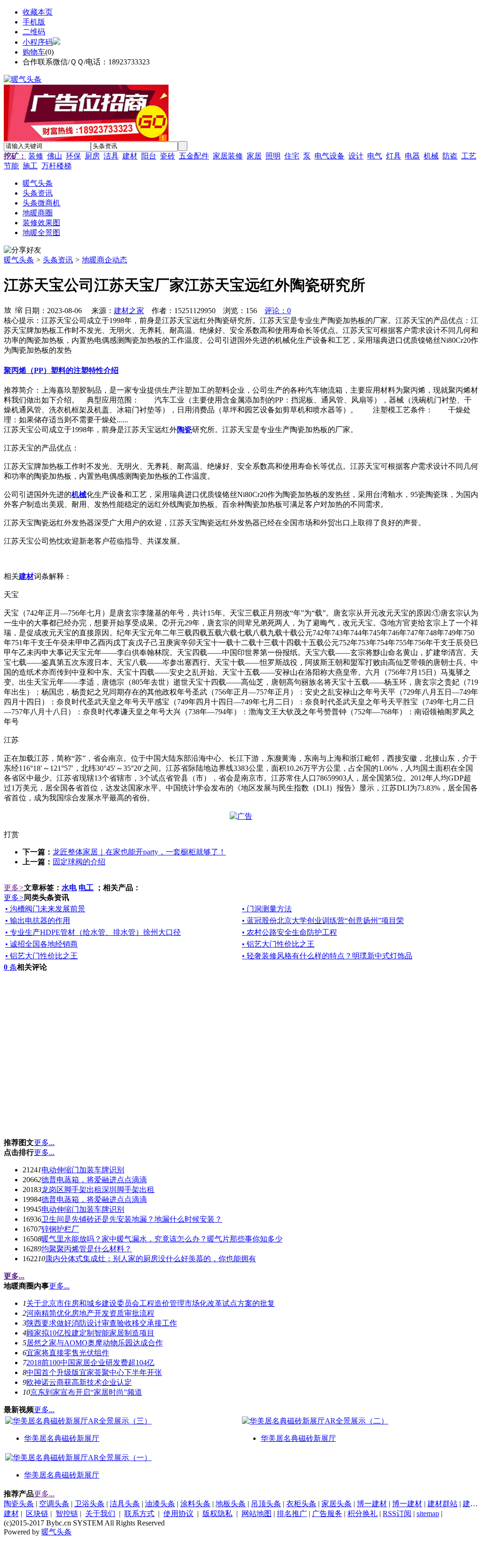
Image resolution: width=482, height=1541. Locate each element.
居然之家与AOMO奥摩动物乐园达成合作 (94, 1343)
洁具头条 (125, 1504)
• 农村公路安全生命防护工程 (289, 932)
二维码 (34, 32)
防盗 (450, 156)
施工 (30, 166)
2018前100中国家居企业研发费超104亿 (90, 1363)
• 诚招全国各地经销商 (41, 944)
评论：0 (278, 311)
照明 (273, 156)
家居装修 (228, 156)
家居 (254, 156)
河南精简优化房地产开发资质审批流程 (90, 1313)
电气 (374, 156)
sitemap (428, 1513)
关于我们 (100, 1513)
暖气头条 (19, 260)
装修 (35, 156)
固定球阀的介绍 (79, 862)
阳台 (148, 156)
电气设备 (329, 156)
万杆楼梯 (56, 166)
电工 (86, 888)
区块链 (37, 1513)
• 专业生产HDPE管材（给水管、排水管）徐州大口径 (93, 932)
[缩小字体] (19, 309)
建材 (129, 156)
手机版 (34, 22)
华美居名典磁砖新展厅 (61, 1438)
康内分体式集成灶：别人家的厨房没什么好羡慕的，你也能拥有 (150, 1259)
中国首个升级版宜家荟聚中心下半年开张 (94, 1372)
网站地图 (256, 1513)
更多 (14, 888)
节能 (11, 166)
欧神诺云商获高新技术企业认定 (79, 1382)
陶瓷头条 (19, 1504)
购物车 (34, 52)
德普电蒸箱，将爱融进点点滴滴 (94, 1180)
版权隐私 (217, 1513)
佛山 (54, 156)
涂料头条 (195, 1504)
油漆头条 (160, 1504)
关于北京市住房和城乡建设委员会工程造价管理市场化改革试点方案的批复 (150, 1303)
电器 (412, 156)
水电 (69, 888)
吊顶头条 (266, 1504)
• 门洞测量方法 (267, 909)
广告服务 (327, 1513)
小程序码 (38, 42)
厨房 (92, 156)
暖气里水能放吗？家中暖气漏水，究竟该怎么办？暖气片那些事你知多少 (161, 1239)
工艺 (468, 156)
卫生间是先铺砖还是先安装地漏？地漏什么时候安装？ (131, 1219)
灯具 (393, 156)
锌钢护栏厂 (60, 1229)
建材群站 (442, 1504)
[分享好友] (22, 250)
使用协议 (178, 1513)
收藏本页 (38, 12)
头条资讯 (58, 260)
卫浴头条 (89, 1504)
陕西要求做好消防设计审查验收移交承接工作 (101, 1323)
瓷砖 (167, 156)
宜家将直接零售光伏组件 (67, 1353)
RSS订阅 (397, 1513)
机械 (431, 156)
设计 (355, 156)
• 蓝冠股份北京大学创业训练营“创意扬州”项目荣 (323, 921)
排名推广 (292, 1513)
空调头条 (54, 1504)
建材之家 (129, 311)
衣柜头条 (301, 1504)
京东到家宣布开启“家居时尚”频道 (86, 1392)
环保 (73, 156)
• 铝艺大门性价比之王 (278, 944)
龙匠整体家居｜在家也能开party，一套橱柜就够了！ (139, 852)
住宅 (291, 156)
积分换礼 (362, 1513)
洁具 (111, 156)
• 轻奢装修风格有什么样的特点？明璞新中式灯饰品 (327, 956)
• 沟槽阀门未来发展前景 (45, 909)
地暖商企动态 (104, 260)
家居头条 (336, 1504)
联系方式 (139, 1513)
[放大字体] (7, 309)
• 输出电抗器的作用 (37, 921)
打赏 (11, 834)
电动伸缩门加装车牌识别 (82, 1170)
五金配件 (194, 156)
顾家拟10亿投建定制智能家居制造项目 (90, 1333)
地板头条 (231, 1504)
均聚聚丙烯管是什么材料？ (86, 1249)
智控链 (67, 1513)
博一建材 (372, 1504)
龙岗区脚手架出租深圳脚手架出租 (97, 1189)
